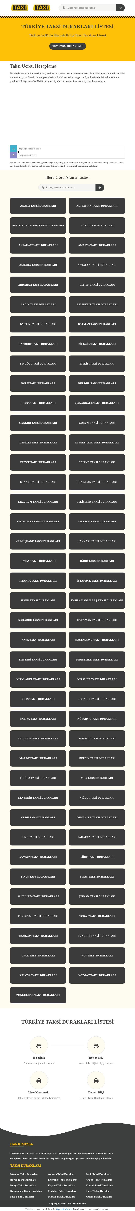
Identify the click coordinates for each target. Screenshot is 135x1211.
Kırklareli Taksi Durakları (38, 679)
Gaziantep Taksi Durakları (38, 521)
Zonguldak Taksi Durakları (38, 995)
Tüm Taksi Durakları (68, 46)
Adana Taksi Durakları (38, 205)
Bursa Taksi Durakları (38, 403)
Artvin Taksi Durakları (97, 284)
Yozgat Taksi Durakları (97, 975)
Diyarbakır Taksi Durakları (97, 442)
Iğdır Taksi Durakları (97, 561)
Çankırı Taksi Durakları (38, 422)
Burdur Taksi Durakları (97, 383)
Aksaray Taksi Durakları (38, 245)
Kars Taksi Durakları (38, 639)
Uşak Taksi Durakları (38, 955)
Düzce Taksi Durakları (38, 462)
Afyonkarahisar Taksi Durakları (38, 225)
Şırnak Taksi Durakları (97, 896)
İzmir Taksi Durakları (38, 600)
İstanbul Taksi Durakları (97, 580)
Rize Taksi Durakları (38, 837)
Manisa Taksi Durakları (97, 738)
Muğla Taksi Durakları (38, 778)
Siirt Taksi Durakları (97, 857)
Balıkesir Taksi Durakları (97, 304)
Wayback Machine (64, 1209)
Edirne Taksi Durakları (97, 462)
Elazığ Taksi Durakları (38, 482)
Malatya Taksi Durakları (38, 738)
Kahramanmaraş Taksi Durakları (97, 600)
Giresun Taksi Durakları (97, 521)
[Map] (67, 115)
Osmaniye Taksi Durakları (97, 817)
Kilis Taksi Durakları (38, 699)
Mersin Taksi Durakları (97, 758)
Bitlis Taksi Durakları (97, 363)
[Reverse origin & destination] (18, 151)
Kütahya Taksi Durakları (97, 718)
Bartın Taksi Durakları (38, 324)
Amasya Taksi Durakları (97, 245)
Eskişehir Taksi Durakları (97, 501)
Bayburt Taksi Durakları (38, 344)
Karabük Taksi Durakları (38, 620)
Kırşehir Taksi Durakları (97, 679)
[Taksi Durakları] (19, 7)
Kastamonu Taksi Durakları (97, 639)
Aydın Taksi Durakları (38, 304)
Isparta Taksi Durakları (38, 580)
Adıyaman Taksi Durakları (97, 205)
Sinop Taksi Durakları (38, 876)
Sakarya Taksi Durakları (97, 837)
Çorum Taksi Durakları (97, 422)
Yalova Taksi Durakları (38, 975)
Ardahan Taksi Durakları (38, 284)
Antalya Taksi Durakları (97, 265)
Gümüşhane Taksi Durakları (38, 541)
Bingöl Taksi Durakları (38, 363)
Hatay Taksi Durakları (38, 561)
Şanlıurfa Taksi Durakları (38, 896)
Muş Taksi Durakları (97, 778)
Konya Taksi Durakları (38, 718)
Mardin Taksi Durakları (38, 758)
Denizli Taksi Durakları (38, 442)
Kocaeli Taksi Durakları (97, 699)
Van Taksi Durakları (97, 955)
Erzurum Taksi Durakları (38, 501)
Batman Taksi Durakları (97, 324)
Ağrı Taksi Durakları (97, 225)
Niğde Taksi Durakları (97, 797)
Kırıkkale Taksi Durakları (97, 659)
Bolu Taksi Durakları (38, 383)
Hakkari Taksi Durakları (97, 541)
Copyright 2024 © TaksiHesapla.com (67, 1203)
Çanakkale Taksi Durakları (97, 403)
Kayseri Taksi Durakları (38, 659)
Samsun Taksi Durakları (38, 857)
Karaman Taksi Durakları (97, 620)
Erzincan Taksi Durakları (97, 482)
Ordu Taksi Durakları (38, 817)
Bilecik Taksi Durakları (97, 344)
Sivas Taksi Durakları (97, 876)
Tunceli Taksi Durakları (97, 935)
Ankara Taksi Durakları (38, 265)
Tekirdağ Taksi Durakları (38, 916)
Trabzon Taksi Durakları (38, 935)
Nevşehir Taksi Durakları (38, 797)
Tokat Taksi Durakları (97, 916)
